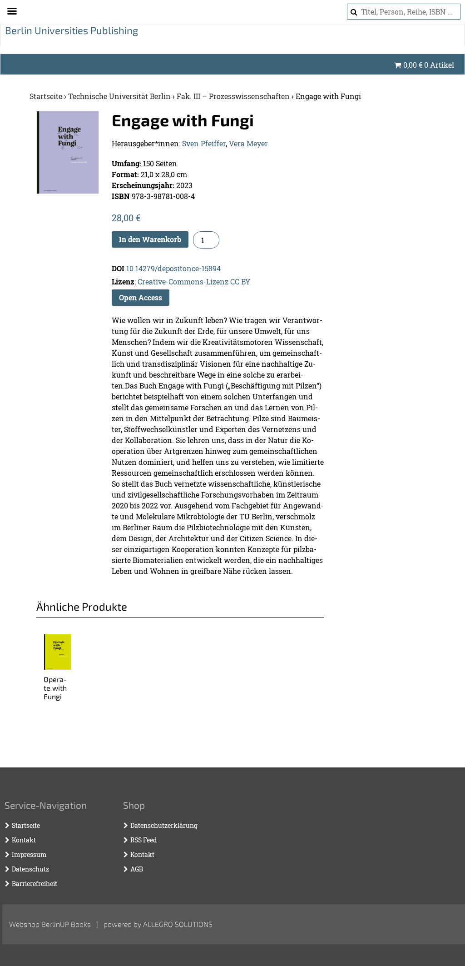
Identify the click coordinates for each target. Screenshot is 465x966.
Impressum (29, 854)
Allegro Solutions (178, 924)
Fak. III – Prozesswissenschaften (233, 96)
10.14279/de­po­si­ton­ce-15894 (173, 268)
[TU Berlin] (70, 34)
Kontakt (24, 840)
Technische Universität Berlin (119, 96)
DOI (118, 268)
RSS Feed (143, 840)
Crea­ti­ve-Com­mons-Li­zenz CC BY (194, 281)
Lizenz (123, 281)
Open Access (140, 297)
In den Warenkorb (150, 239)
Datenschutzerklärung (164, 825)
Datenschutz (30, 869)
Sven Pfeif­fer (204, 143)
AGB (136, 869)
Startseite (46, 96)
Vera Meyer (248, 143)
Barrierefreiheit (34, 883)
